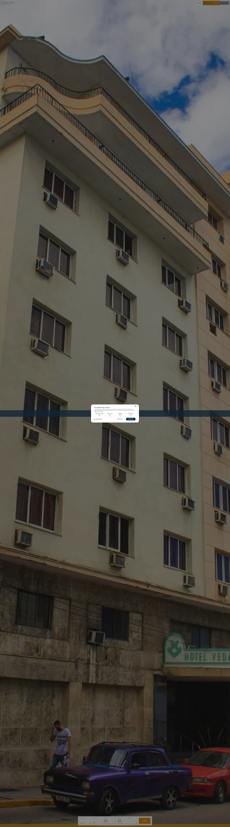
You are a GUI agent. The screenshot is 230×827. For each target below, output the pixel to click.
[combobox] (135, 406)
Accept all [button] (130, 419)
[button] (98, 419)
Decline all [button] (120, 419)
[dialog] (115, 413)
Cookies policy (100, 411)
